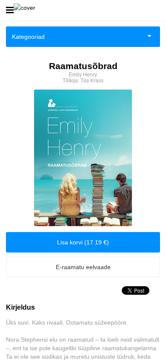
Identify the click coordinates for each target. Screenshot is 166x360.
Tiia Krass (91, 81)
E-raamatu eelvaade (83, 267)
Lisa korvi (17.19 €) (83, 242)
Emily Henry (83, 75)
